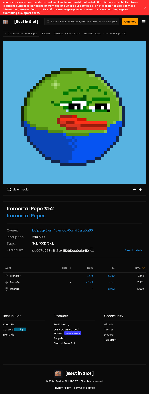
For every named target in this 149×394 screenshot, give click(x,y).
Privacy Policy (62, 388)
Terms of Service (84, 388)
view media (21, 189)
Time (138, 267)
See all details (133, 250)
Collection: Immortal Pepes (21, 33)
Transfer (15, 276)
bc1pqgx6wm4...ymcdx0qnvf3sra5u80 (62, 230)
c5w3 (89, 282)
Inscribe (15, 289)
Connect (130, 21)
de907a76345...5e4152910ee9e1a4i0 (61, 250)
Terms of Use (40, 9)
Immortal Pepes (92, 33)
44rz (90, 276)
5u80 (111, 276)
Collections (73, 33)
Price (64, 267)
